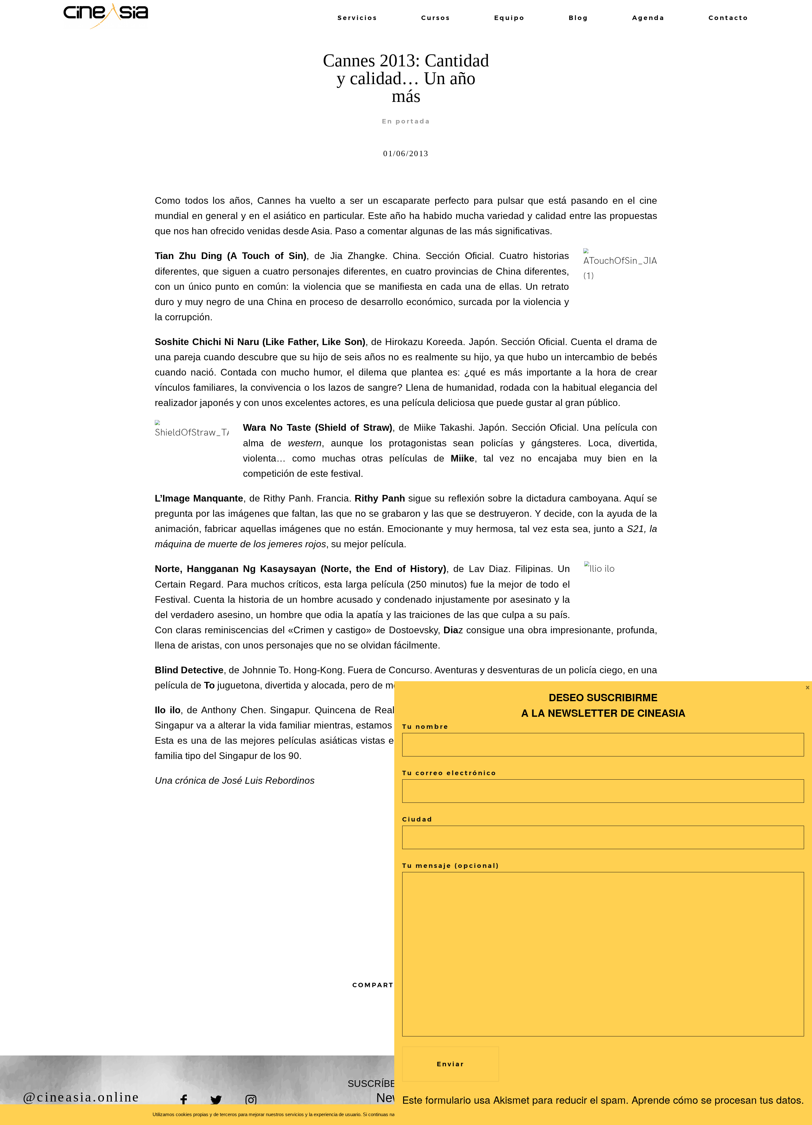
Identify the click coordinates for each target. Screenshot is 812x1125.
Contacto (729, 18)
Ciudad (417, 819)
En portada (406, 121)
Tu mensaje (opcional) (451, 865)
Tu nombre (425, 726)
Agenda (648, 18)
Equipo (509, 18)
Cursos (435, 18)
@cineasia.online (81, 1097)
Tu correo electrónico (449, 773)
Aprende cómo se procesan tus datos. (718, 1099)
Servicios (357, 18)
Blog (578, 18)
